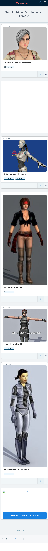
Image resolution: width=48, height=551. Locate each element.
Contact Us (19, 539)
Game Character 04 (13, 344)
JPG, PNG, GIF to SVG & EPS (25, 515)
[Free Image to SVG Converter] (25, 501)
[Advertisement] (24, 108)
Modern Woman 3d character (17, 62)
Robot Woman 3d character (17, 174)
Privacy (26, 539)
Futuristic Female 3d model (16, 469)
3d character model (13, 287)
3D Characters (9, 67)
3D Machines (20, 178)
